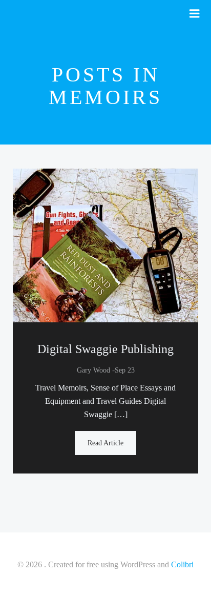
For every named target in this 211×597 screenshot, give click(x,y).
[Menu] (194, 14)
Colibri (182, 564)
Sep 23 (125, 370)
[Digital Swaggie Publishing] (105, 244)
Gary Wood (93, 370)
